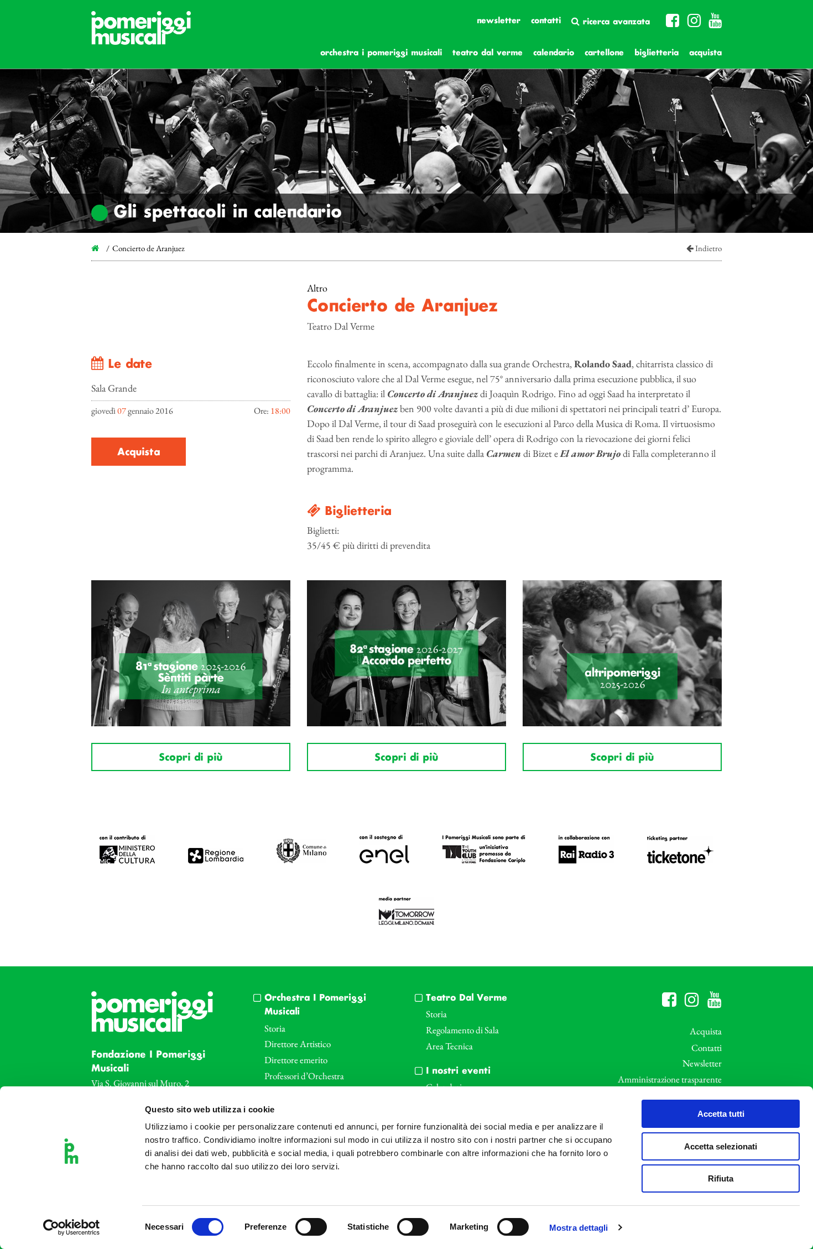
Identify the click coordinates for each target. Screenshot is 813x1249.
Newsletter (498, 21)
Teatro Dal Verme (487, 53)
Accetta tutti (720, 1113)
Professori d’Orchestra (304, 1076)
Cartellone (604, 53)
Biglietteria (656, 53)
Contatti (546, 21)
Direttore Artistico (297, 1044)
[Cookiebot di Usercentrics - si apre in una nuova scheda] (71, 1227)
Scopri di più (190, 757)
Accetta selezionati (720, 1146)
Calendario (553, 53)
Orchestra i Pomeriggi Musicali (381, 53)
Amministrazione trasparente (670, 1079)
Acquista (705, 53)
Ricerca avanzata (615, 22)
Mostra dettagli (578, 1227)
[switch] (311, 1227)
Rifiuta (720, 1178)
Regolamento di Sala (462, 1030)
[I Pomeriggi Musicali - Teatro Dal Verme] (141, 33)
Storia (274, 1028)
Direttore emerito (295, 1060)
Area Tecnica (449, 1046)
